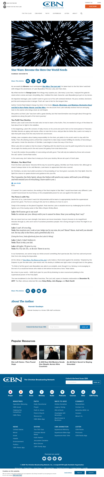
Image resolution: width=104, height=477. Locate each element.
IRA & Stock (59, 410)
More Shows (38, 444)
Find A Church (39, 413)
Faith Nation (38, 438)
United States (18, 430)
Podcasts (79, 433)
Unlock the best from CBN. (36, 327)
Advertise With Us (82, 410)
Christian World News (39, 434)
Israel (15, 436)
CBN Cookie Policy (49, 468)
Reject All (79, 472)
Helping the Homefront (17, 411)
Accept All (91, 472)
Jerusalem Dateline (41, 441)
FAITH (47, 13)
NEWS (15, 427)
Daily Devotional (40, 404)
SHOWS (37, 427)
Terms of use (18, 468)
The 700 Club (26, 13)
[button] (16, 183)
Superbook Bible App (62, 433)
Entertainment (18, 442)
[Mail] (39, 81)
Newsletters (79, 404)
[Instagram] (55, 458)
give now (93, 6)
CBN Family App (40, 447)
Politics (15, 445)
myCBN (85, 468)
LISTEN (67, 13)
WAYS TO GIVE (61, 401)
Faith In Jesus (39, 410)
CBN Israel (17, 407)
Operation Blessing (20, 404)
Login (99, 2)
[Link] (44, 81)
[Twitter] (33, 81)
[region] (52, 473)
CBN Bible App (39, 419)
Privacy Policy (28, 468)
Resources (38, 416)
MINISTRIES (18, 401)
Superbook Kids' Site (62, 436)
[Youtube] (44, 458)
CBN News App (19, 448)
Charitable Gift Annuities (60, 414)
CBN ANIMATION (61, 427)
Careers (78, 413)
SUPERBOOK (57, 13)
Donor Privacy (38, 468)
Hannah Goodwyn (19, 74)
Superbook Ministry (62, 430)
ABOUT (75, 13)
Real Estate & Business (60, 419)
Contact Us (88, 2)
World (15, 433)
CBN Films (17, 415)
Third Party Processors (62, 468)
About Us (79, 416)
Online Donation (61, 404)
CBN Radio (79, 430)
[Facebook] (28, 81)
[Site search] (81, 14)
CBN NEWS (38, 13)
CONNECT (79, 401)
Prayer (36, 407)
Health (15, 439)
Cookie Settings (68, 472)
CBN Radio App (81, 436)
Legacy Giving (60, 407)
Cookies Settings (76, 468)
